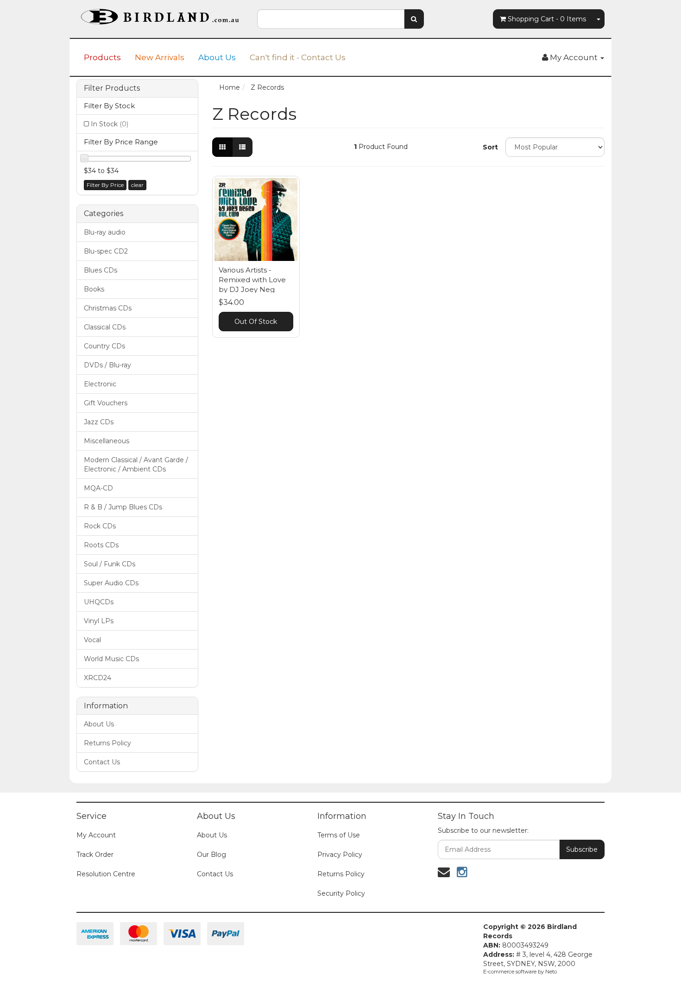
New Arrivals (159, 57)
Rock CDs (100, 526)
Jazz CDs (99, 422)
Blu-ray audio (105, 232)
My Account (96, 835)
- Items (547, 19)
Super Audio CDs (111, 583)
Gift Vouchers (105, 403)
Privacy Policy (339, 854)
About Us (217, 57)
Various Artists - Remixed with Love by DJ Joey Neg (252, 280)
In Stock (109, 124)
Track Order (95, 854)
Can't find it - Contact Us (298, 57)
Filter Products (112, 88)
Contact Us (102, 762)
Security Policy (341, 893)
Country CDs (104, 346)
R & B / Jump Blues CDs (123, 507)
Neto (551, 971)
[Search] (414, 19)
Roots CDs (101, 545)
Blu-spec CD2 (106, 251)
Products (102, 57)
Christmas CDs (108, 308)
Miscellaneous (106, 441)
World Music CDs (111, 659)
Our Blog (211, 854)
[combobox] (330, 19)
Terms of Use (338, 835)
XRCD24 (97, 678)
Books (94, 289)
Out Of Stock (255, 321)
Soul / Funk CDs (109, 564)
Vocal (92, 640)
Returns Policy (107, 743)
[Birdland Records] (159, 14)
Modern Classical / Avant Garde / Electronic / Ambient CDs (136, 464)
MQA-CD (98, 488)
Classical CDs (105, 327)
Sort (490, 147)
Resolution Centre (105, 874)
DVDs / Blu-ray (107, 365)
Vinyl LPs (99, 621)
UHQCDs (99, 602)
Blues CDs (100, 270)
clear (137, 184)
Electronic (100, 384)
